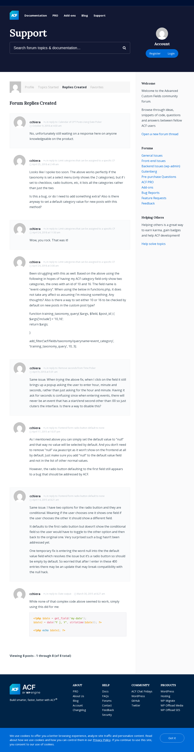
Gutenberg (149, 171)
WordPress (138, 696)
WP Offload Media (172, 705)
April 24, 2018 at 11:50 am (46, 232)
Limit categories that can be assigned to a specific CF (86, 160)
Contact (107, 705)
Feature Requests (154, 198)
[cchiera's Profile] (15, 87)
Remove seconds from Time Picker (77, 368)
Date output (64, 593)
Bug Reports (151, 193)
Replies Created (74, 87)
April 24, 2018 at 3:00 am (45, 265)
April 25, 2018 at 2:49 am (45, 164)
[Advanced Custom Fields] (14, 15)
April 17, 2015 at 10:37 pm (46, 431)
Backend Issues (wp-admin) (161, 166)
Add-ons (70, 15)
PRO (55, 15)
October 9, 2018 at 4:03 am (47, 125)
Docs (105, 691)
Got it (172, 738)
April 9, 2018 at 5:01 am (45, 371)
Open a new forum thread (160, 134)
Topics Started (48, 87)
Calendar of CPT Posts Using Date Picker (80, 122)
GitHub (135, 700)
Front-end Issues (154, 161)
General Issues (152, 155)
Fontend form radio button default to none (81, 427)
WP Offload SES (170, 710)
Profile (29, 87)
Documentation (35, 15)
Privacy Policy (102, 740)
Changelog (79, 710)
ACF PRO (148, 182)
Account (78, 705)
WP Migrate (168, 700)
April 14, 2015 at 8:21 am (45, 499)
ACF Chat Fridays (141, 691)
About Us (78, 696)
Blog (84, 15)
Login (171, 53)
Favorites (96, 87)
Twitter (135, 705)
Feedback (148, 203)
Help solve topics (154, 244)
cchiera (35, 122)
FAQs (105, 696)
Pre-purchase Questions (159, 177)
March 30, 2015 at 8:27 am (91, 593)
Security (107, 714)
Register (155, 53)
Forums (107, 700)
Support (100, 15)
